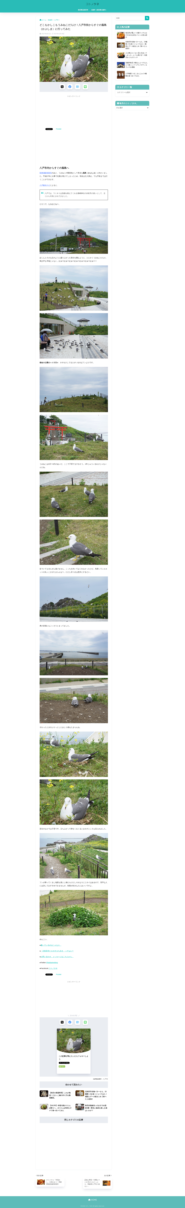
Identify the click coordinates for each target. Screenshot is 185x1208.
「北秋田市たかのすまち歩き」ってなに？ (57, 951)
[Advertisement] (74, 112)
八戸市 (105, 1079)
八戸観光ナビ (45, 185)
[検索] (147, 18)
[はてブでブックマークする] (77, 86)
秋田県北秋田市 (83, 10)
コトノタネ (53, 968)
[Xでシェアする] (62, 86)
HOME (93, 1200)
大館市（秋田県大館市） (99, 10)
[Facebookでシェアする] (70, 86)
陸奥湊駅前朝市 (46, 173)
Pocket (58, 129)
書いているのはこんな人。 (51, 945)
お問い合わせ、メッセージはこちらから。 (57, 957)
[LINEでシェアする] (85, 86)
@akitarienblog (52, 963)
